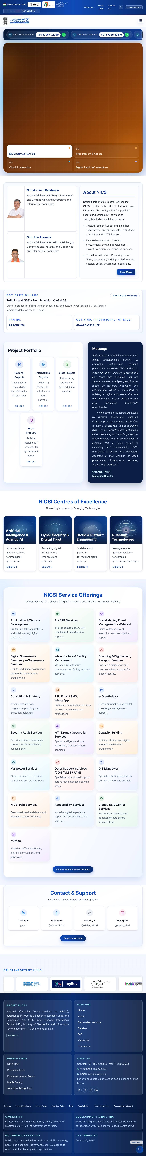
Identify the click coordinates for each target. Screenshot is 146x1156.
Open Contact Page (73, 938)
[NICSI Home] (19, 20)
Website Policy (83, 1106)
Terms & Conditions (23, 1106)
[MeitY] (105, 984)
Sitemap (7, 1106)
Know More (13, 1035)
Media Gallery (25, 115)
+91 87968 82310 (111, 34)
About (81, 1016)
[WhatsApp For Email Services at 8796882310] (127, 35)
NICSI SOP (13, 1064)
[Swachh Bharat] (62, 4)
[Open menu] (141, 20)
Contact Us (111, 7)
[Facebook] (85, 1090)
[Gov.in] (71, 984)
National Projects (19, 102)
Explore (11, 566)
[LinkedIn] (96, 1090)
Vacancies (83, 1040)
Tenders (82, 1028)
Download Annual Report (21, 1076)
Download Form (16, 1070)
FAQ (80, 1034)
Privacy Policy (41, 1106)
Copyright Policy (58, 1106)
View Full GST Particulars (125, 295)
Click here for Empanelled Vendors (73, 869)
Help (71, 1106)
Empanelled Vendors (89, 1022)
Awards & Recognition (19, 1088)
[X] (79, 1090)
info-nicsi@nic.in (97, 1074)
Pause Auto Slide (84, 143)
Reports (40, 102)
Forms (12, 115)
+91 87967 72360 (48, 34)
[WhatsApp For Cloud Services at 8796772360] (64, 35)
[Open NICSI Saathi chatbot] (139, 1149)
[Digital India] (48, 4)
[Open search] (121, 7)
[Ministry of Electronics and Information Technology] (34, 4)
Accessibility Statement (123, 1106)
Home (81, 1010)
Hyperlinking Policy (101, 1106)
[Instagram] (91, 1090)
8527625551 (100, 1069)
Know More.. (126, 272)
